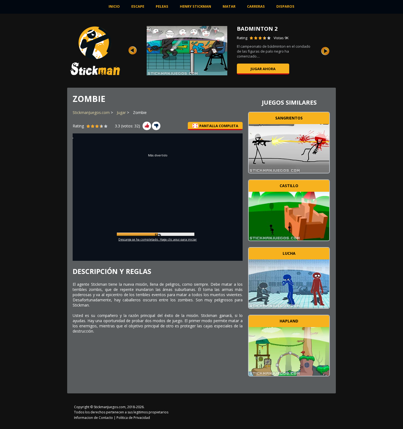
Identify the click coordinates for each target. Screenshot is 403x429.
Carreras (256, 6)
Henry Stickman (195, 6)
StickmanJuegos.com (91, 112)
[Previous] (132, 51)
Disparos (285, 6)
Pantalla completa (218, 125)
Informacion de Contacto (93, 417)
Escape (137, 6)
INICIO (114, 6)
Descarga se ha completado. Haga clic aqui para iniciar (157, 239)
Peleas (162, 6)
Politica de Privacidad (133, 417)
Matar (229, 6)
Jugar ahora (263, 68)
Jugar (121, 112)
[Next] (325, 51)
